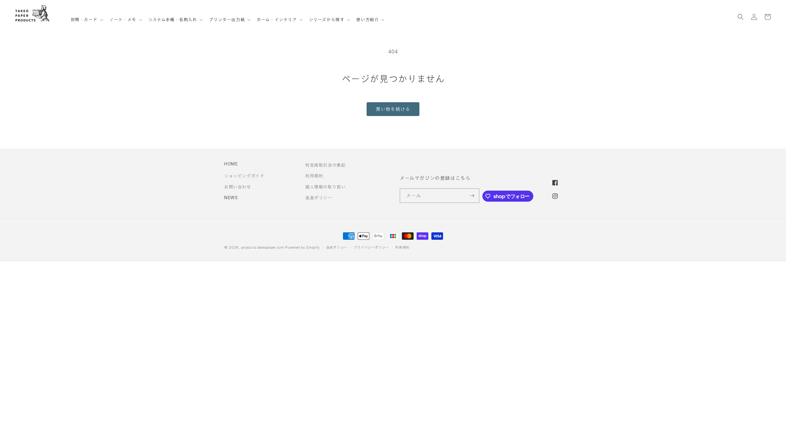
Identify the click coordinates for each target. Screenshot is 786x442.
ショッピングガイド (244, 175)
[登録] (472, 195)
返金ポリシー (318, 197)
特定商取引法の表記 (325, 165)
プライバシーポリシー (371, 247)
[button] (86, 16)
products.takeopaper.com (262, 247)
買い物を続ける (393, 109)
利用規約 (314, 175)
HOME (231, 163)
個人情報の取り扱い (325, 186)
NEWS (231, 197)
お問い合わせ (237, 186)
